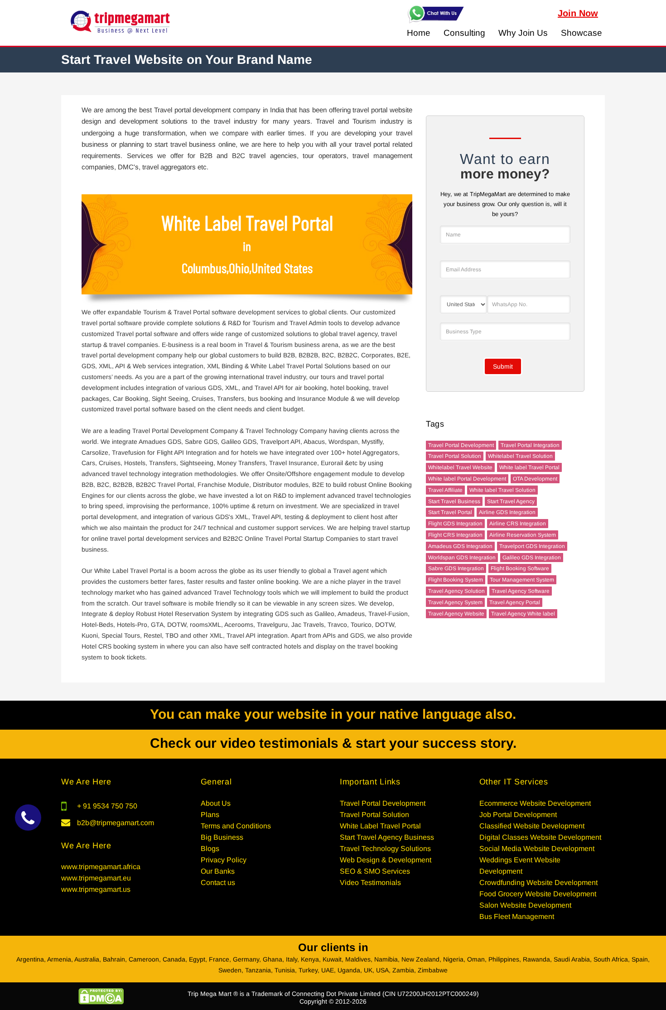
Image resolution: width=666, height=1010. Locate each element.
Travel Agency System (455, 602)
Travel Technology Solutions (385, 848)
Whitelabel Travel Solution (520, 456)
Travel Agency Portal (514, 602)
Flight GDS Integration (455, 523)
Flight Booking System (455, 580)
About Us (216, 803)
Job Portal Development (518, 814)
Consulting (464, 33)
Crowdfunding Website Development (538, 882)
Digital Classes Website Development (540, 837)
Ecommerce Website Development (535, 803)
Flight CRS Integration (455, 535)
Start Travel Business (454, 501)
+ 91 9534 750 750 (107, 806)
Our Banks (218, 871)
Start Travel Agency (511, 501)
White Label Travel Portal (380, 826)
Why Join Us (523, 33)
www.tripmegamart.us (95, 889)
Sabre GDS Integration (456, 568)
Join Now (578, 13)
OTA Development (535, 479)
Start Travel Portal (450, 512)
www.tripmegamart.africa (100, 867)
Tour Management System (522, 580)
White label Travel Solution (502, 490)
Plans (210, 814)
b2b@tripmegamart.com (115, 823)
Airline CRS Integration (517, 523)
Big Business (222, 837)
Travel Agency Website (456, 614)
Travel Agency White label (523, 614)
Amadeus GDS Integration (460, 546)
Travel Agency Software (521, 591)
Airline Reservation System (522, 535)
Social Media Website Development (536, 848)
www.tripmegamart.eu (96, 878)
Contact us (218, 882)
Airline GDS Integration (507, 512)
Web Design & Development (385, 860)
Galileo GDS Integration (531, 557)
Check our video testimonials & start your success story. (333, 743)
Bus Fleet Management (516, 916)
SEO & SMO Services (375, 871)
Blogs (210, 848)
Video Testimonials (370, 882)
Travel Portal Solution (454, 456)
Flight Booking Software (520, 568)
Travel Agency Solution (456, 591)
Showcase (581, 33)
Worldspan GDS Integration (462, 557)
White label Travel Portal (529, 467)
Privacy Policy (223, 860)
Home (418, 33)
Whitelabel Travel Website (460, 467)
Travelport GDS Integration (532, 546)
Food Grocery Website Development (537, 894)
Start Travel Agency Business (387, 837)
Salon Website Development (525, 905)
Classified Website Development (531, 826)
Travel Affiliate (445, 490)
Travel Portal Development (461, 445)
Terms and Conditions (236, 826)
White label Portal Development (467, 479)
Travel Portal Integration (530, 445)
